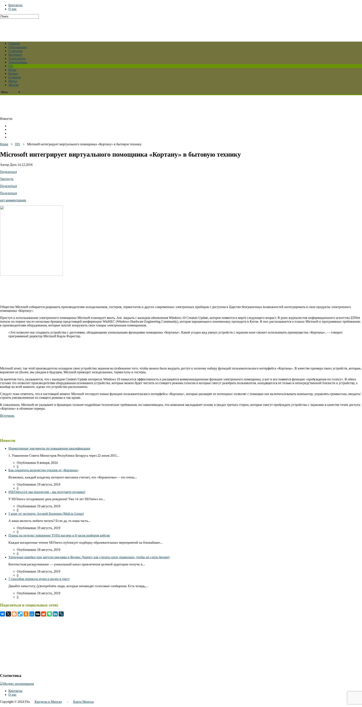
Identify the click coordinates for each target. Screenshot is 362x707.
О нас (12, 9)
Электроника (17, 62)
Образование (17, 47)
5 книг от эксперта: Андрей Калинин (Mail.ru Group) (46, 513)
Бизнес (13, 73)
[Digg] (37, 613)
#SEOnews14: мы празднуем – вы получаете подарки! (46, 492)
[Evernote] (49, 613)
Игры (12, 70)
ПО (10, 66)
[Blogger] (14, 613)
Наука (12, 81)
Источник (7, 415)
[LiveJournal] (61, 613)
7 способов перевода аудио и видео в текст (39, 579)
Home (4, 144)
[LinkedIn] (55, 613)
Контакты (15, 5)
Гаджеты (14, 77)
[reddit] (43, 613)
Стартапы (15, 51)
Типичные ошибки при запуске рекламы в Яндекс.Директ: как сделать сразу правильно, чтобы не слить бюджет (89, 557)
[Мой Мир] (31, 613)
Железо (13, 85)
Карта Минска (83, 701)
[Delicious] (20, 613)
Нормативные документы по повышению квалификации (49, 448)
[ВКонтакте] (2, 613)
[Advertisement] (101, 28)
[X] (8, 613)
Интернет (15, 54)
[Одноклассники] (25, 613)
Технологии (17, 58)
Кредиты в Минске (48, 701)
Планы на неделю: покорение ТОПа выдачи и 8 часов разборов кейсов (59, 535)
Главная (14, 43)
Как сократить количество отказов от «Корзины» (43, 470)
